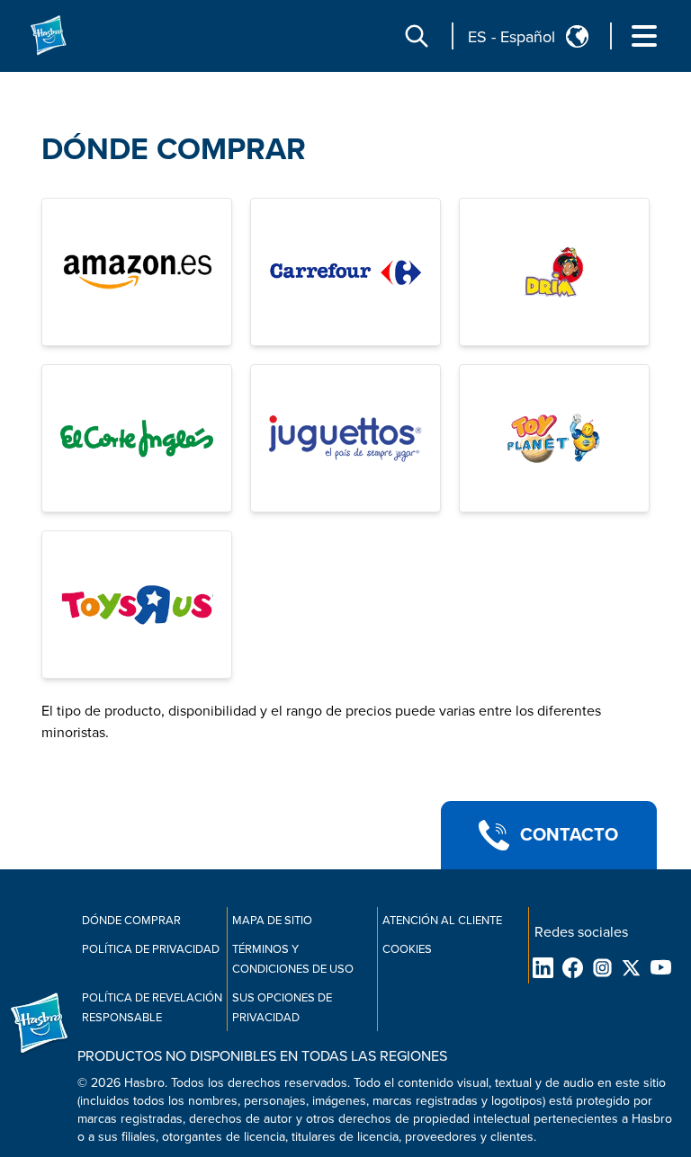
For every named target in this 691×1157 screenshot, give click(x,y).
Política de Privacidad (151, 949)
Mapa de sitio (272, 920)
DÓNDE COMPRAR (173, 149)
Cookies (407, 949)
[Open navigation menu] (644, 36)
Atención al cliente (442, 920)
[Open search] (416, 35)
